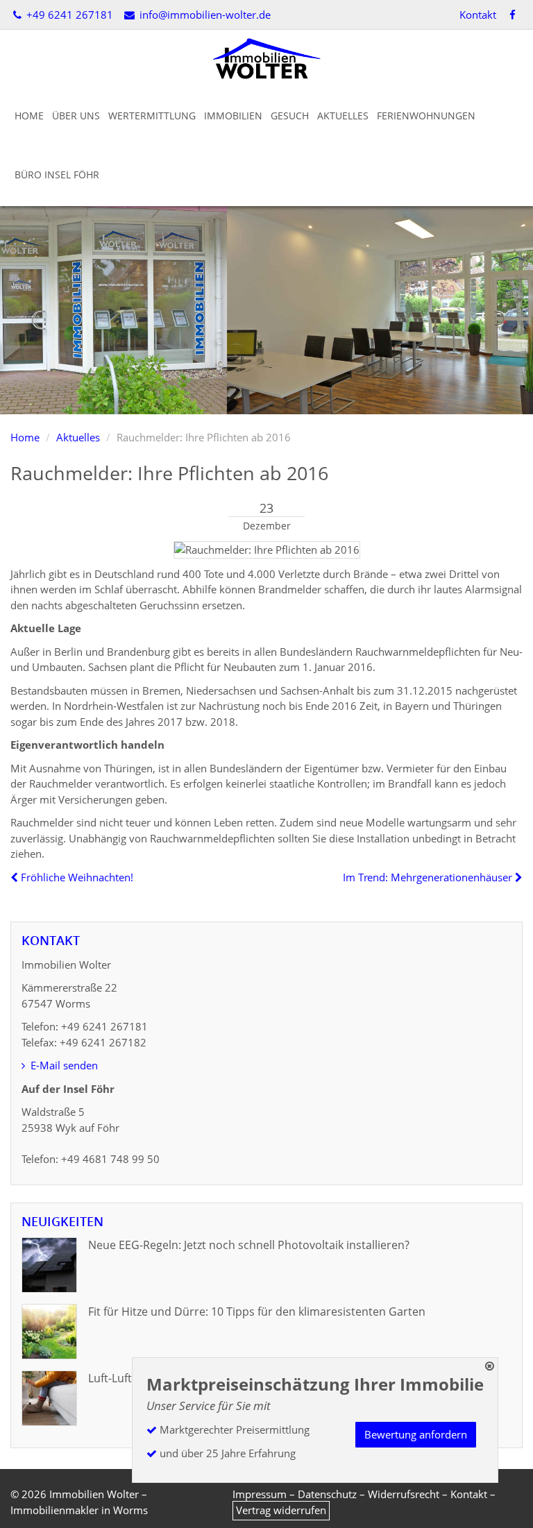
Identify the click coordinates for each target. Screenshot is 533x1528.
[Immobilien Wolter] (266, 58)
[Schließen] (489, 1366)
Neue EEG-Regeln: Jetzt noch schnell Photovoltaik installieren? (248, 1245)
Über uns (76, 115)
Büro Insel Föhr (57, 174)
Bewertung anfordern (415, 1434)
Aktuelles (343, 115)
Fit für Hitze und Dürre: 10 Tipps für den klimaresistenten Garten (256, 1311)
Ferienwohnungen (426, 115)
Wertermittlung (152, 115)
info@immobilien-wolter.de (203, 15)
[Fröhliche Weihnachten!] (15, 877)
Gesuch (290, 115)
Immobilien (233, 115)
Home (29, 115)
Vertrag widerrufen (281, 1510)
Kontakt (477, 15)
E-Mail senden (63, 1065)
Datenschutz (327, 1494)
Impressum (259, 1494)
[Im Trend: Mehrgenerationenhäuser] (517, 877)
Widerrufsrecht (403, 1494)
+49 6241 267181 (68, 15)
